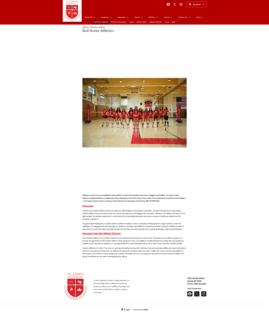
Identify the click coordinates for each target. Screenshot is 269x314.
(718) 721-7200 (200, 284)
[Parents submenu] (168, 17)
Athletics (85, 27)
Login (125, 309)
